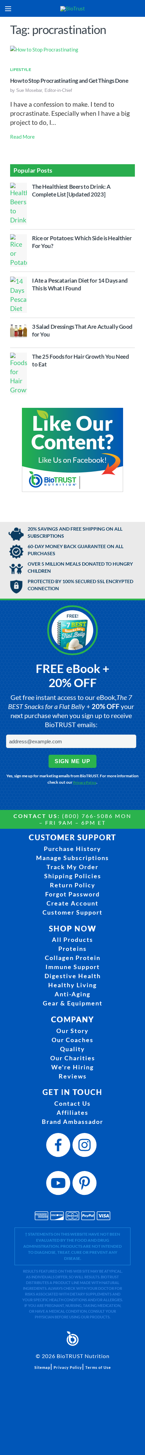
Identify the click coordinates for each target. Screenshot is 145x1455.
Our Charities (72, 1058)
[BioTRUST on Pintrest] (85, 1185)
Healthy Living (72, 985)
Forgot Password (72, 894)
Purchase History (72, 848)
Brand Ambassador (72, 1121)
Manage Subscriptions (72, 857)
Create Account (72, 903)
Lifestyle (20, 70)
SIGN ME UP (73, 761)
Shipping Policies (72, 876)
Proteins (72, 948)
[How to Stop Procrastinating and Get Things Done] (44, 49)
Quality (72, 1049)
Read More (22, 137)
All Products (72, 939)
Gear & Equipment (73, 1003)
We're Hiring (72, 1067)
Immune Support (73, 966)
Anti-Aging (72, 994)
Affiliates (72, 1112)
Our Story (72, 1030)
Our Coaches (72, 1039)
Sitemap (42, 1367)
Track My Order (72, 867)
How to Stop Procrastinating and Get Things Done (69, 80)
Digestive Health (73, 976)
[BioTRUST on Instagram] (85, 1147)
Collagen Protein (72, 957)
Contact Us (72, 1103)
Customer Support (72, 912)
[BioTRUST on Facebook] (59, 1147)
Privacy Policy (84, 782)
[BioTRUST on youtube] (59, 1185)
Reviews (73, 1076)
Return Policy (72, 885)
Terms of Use (98, 1367)
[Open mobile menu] (8, 8)
